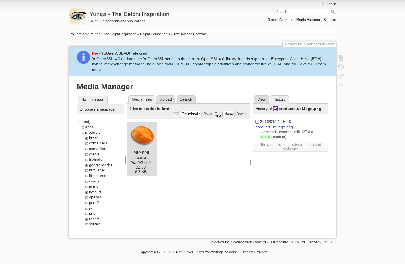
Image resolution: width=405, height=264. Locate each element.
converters (98, 148)
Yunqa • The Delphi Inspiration (113, 34)
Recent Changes (280, 20)
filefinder (96, 159)
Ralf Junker (184, 252)
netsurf (95, 192)
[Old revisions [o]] (341, 67)
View (261, 99)
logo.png (140, 152)
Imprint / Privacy (255, 252)
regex (94, 219)
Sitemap (330, 20)
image (94, 181)
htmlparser (98, 175)
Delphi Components (155, 34)
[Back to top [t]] (341, 86)
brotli (93, 138)
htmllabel (97, 170)
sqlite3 (94, 224)
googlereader (100, 165)
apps (89, 127)
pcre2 (94, 202)
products (92, 132)
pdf (91, 208)
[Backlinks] (341, 76)
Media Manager (308, 20)
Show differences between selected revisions (290, 146)
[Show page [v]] (341, 58)
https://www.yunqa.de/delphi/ (218, 252)
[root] (85, 121)
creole (94, 154)
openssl (95, 197)
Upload (166, 99)
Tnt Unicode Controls (190, 34)
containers (98, 143)
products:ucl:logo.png (300, 108)
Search (333, 12)
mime (94, 186)
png (92, 213)
